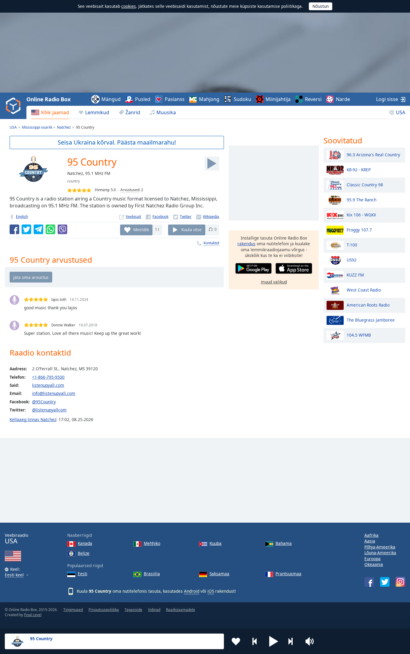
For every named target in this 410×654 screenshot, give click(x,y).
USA (400, 112)
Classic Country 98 (365, 184)
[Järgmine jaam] (292, 641)
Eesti (82, 573)
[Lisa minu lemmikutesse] (236, 641)
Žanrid (132, 112)
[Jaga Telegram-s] (38, 229)
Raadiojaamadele (180, 609)
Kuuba (216, 543)
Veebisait (133, 216)
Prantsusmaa (288, 573)
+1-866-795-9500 (48, 377)
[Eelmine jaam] (255, 641)
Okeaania (373, 564)
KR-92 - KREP (359, 169)
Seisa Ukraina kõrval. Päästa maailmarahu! (117, 142)
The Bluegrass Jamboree (371, 319)
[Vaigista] (312, 641)
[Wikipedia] (207, 216)
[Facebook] (157, 216)
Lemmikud (97, 112)
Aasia (369, 541)
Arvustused (129, 189)
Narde (343, 99)
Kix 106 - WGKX (361, 214)
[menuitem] (50, 112)
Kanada (85, 543)
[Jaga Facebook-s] (14, 229)
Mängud (111, 99)
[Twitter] (182, 216)
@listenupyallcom (49, 410)
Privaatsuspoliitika (104, 609)
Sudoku (242, 99)
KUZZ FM (355, 274)
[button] (274, 641)
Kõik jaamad (55, 112)
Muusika (166, 112)
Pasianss (175, 99)
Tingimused (73, 609)
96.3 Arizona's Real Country (373, 154)
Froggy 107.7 (359, 229)
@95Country (44, 402)
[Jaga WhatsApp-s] (50, 229)
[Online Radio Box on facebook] (369, 582)
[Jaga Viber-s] (62, 229)
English (22, 216)
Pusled (142, 99)
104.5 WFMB (359, 335)
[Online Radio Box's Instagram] (400, 582)
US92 (352, 259)
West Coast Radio (364, 289)
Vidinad (154, 609)
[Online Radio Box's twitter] (385, 582)
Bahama (284, 543)
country (73, 181)
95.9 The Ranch (361, 199)
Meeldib (141, 229)
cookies (128, 6)
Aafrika (371, 535)
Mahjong (209, 99)
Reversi (313, 99)
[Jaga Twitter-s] (26, 229)
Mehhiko (152, 543)
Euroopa (372, 558)
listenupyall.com (48, 385)
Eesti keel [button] (14, 575)
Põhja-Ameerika (379, 547)
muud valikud (274, 281)
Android (191, 591)
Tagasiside (133, 609)
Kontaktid (211, 243)
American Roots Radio (368, 304)
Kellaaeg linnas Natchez (33, 419)
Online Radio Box (48, 99)
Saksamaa (219, 573)
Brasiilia (152, 573)
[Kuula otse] (212, 163)
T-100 (352, 244)
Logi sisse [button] (387, 99)
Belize (83, 553)
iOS (210, 591)
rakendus (246, 243)
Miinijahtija (278, 99)
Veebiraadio (16, 538)
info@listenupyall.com (53, 393)
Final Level (32, 614)
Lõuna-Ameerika (380, 552)
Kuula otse (191, 229)
